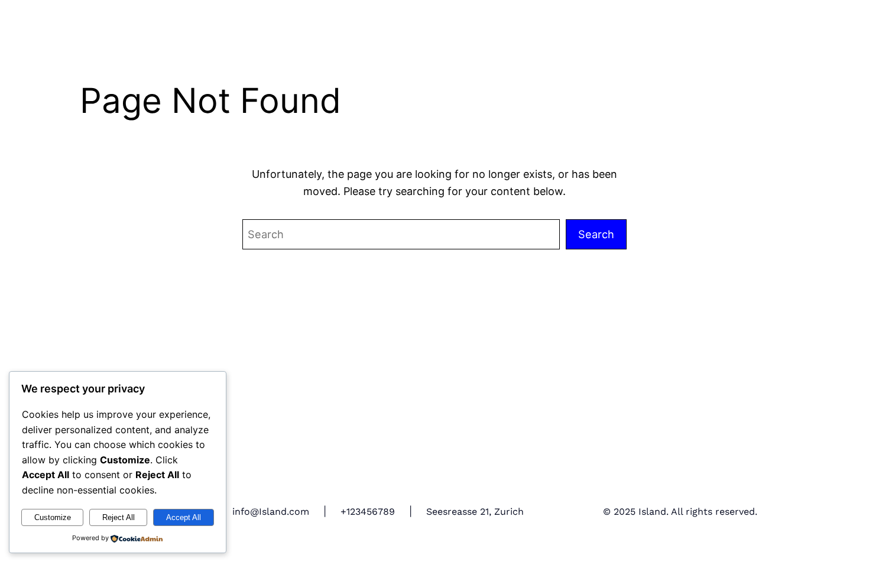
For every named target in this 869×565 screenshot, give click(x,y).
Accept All (183, 517)
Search (596, 234)
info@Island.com (270, 511)
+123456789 (368, 511)
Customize (52, 517)
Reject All (118, 517)
